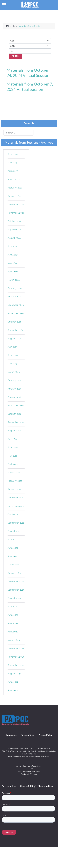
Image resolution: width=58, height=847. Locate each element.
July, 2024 (12, 246)
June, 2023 (13, 355)
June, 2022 (13, 447)
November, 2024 (16, 213)
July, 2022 (12, 439)
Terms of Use (27, 735)
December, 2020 (16, 581)
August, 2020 (14, 598)
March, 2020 (14, 640)
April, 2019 (13, 690)
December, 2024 (16, 204)
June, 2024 (13, 254)
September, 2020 (16, 590)
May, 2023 (13, 363)
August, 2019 (14, 673)
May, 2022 (12, 456)
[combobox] (18, 133)
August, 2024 (14, 238)
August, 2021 (14, 531)
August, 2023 (14, 338)
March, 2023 (14, 372)
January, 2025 (14, 196)
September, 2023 (16, 330)
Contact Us (11, 735)
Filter (15, 56)
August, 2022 (14, 430)
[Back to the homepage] (15, 719)
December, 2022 (16, 397)
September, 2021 (16, 523)
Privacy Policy (45, 735)
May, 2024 (13, 263)
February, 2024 (15, 288)
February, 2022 (15, 481)
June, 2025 (13, 154)
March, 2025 (14, 179)
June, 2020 (13, 615)
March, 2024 (14, 280)
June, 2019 (13, 682)
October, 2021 (14, 514)
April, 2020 (13, 631)
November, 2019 (16, 657)
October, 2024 (14, 221)
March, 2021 (13, 564)
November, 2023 (16, 313)
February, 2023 (15, 380)
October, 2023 (14, 321)
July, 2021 (12, 539)
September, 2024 (16, 229)
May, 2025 (13, 162)
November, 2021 (16, 506)
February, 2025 (15, 187)
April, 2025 (13, 171)
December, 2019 (16, 648)
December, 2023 (16, 305)
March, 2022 (14, 472)
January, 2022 (14, 489)
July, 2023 (12, 347)
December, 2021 (15, 497)
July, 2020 (13, 606)
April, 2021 (13, 556)
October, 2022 (14, 414)
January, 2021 (14, 573)
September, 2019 (16, 665)
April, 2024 (13, 271)
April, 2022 (13, 464)
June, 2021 (13, 548)
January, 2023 (14, 388)
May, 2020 (13, 623)
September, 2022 (16, 422)
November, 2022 (16, 405)
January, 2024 (14, 296)
